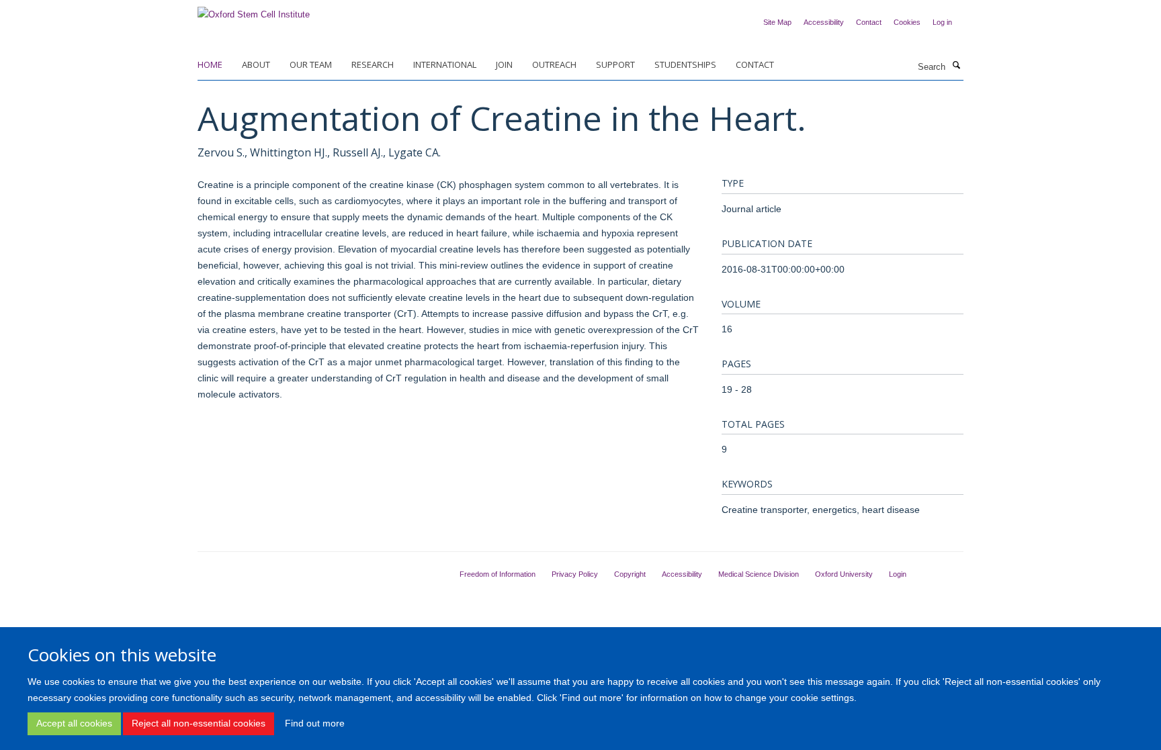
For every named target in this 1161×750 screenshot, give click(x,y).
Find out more (315, 723)
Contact (869, 22)
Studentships (685, 64)
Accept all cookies (74, 723)
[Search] (956, 65)
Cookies (907, 22)
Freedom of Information (497, 574)
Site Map (777, 22)
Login (897, 574)
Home (210, 64)
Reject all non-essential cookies (198, 723)
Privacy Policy (575, 574)
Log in (942, 22)
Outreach (554, 64)
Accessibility (824, 22)
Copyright (630, 574)
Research (372, 64)
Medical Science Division (758, 574)
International (444, 64)
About (256, 64)
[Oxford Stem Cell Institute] (254, 10)
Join (504, 64)
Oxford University (844, 574)
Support (615, 64)
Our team (311, 64)
